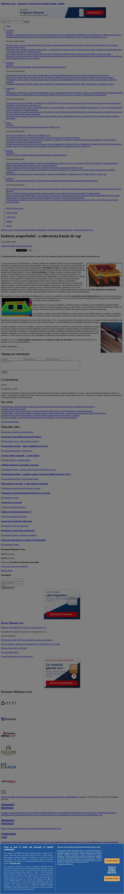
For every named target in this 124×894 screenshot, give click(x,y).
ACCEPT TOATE (112, 861)
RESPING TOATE (111, 878)
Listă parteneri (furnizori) (65, 864)
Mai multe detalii (15, 863)
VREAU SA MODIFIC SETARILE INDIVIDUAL (112, 870)
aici (49, 879)
